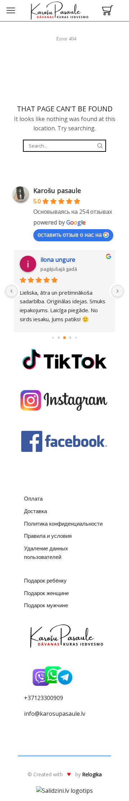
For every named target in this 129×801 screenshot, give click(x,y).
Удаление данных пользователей (46, 552)
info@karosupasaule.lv (54, 714)
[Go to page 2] (59, 337)
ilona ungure (57, 260)
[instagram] (64, 400)
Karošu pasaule (57, 190)
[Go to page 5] (76, 337)
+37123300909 (43, 698)
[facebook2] (64, 441)
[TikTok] (64, 359)
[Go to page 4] (70, 337)
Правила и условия (48, 535)
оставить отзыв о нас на (70, 234)
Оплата (33, 498)
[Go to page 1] (53, 337)
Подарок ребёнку (45, 580)
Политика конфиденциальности (63, 523)
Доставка (35, 511)
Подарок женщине (46, 593)
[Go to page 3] (64, 337)
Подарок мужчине (46, 605)
